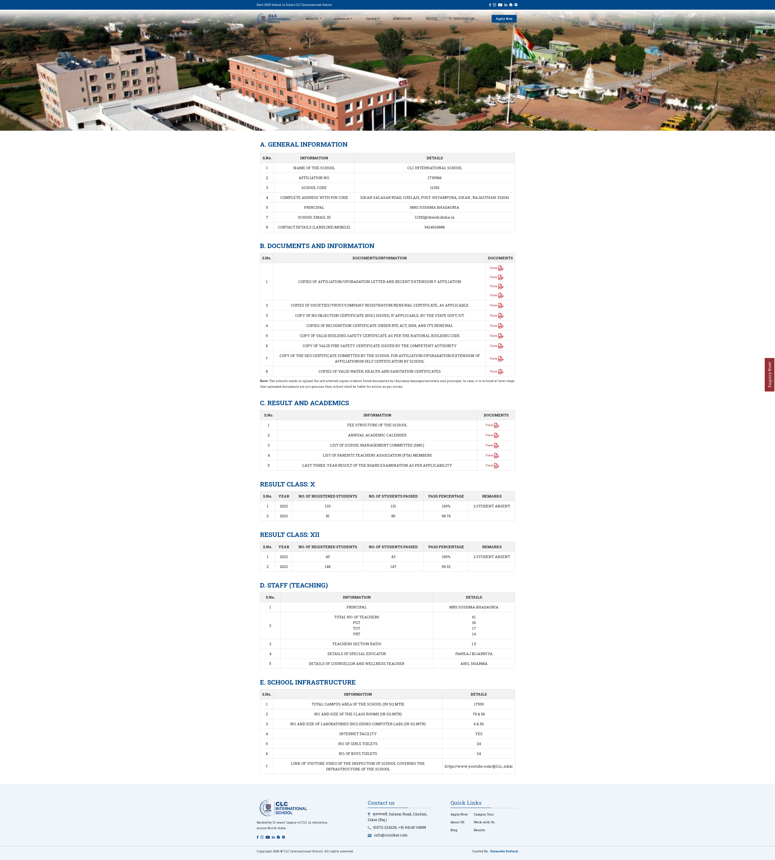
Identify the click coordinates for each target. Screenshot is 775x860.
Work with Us (484, 822)
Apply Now (504, 19)
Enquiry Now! (769, 374)
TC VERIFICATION (461, 19)
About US (457, 822)
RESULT (432, 19)
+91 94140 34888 (412, 827)
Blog (453, 830)
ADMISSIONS (402, 19)
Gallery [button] (371, 19)
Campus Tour (484, 814)
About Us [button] (312, 19)
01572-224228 (385, 827)
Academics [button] (342, 19)
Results (479, 830)
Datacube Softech (504, 851)
